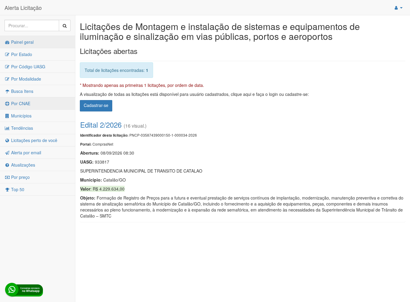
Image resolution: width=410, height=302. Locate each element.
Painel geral (22, 42)
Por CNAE (20, 103)
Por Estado (21, 54)
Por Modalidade (25, 79)
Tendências (21, 128)
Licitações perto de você (33, 140)
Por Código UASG (27, 67)
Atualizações (22, 165)
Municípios (21, 116)
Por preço (20, 177)
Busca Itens (21, 91)
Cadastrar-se (96, 105)
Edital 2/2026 (101, 124)
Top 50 (17, 189)
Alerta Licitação (23, 7)
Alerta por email (25, 152)
